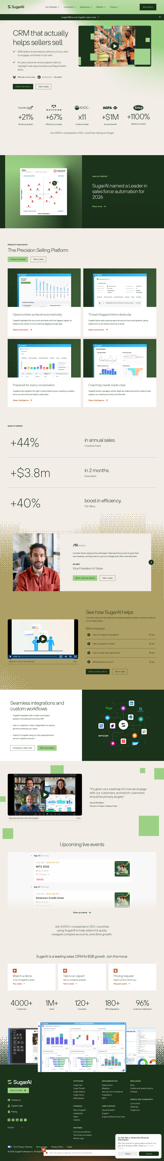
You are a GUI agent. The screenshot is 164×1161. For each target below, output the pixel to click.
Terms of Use (41, 1146)
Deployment (107, 1085)
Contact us (16, 1100)
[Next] (151, 562)
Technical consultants (82, 1135)
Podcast (133, 1091)
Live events (135, 1103)
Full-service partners (82, 1131)
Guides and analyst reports (141, 1088)
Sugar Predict (79, 1088)
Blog (132, 1085)
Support (105, 1113)
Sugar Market (79, 1091)
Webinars (134, 1106)
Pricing (14, 1111)
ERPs (104, 1098)
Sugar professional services (113, 1116)
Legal (69, 1146)
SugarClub (135, 1110)
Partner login (78, 1138)
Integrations (107, 1095)
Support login (17, 1105)
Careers (76, 1120)
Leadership (78, 1113)
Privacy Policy (57, 1146)
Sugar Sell (77, 1085)
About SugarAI (79, 1110)
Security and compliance (112, 1091)
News (75, 1116)
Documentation (108, 1110)
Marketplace (78, 1098)
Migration (106, 1088)
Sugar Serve (78, 1095)
